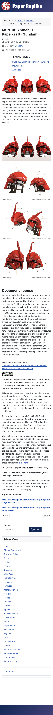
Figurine (7, 633)
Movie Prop (9, 641)
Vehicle (7, 594)
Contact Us (9, 657)
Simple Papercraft (12, 550)
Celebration (9, 617)
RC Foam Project (12, 653)
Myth (6, 621)
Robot (7, 597)
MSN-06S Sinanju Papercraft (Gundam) (30, 62)
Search (7, 525)
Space (7, 609)
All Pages (16, 69)
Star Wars (8, 574)
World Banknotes (12, 649)
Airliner (7, 562)
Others (7, 645)
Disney (7, 558)
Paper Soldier (10, 625)
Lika (6, 637)
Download (17, 66)
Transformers (10, 578)
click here (23, 462)
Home (7, 546)
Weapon (8, 605)
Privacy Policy (10, 661)
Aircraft (7, 566)
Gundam (19, 46)
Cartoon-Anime (11, 554)
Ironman (8, 582)
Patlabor (8, 586)
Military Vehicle (11, 590)
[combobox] (16, 529)
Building (7, 601)
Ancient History (11, 613)
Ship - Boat (9, 629)
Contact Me (9, 671)
